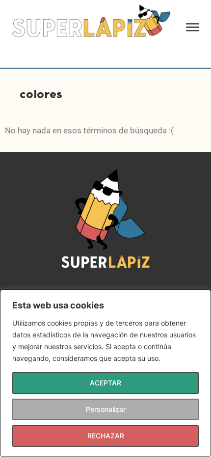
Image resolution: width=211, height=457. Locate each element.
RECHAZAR (105, 436)
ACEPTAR (105, 383)
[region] (105, 373)
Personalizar (106, 409)
